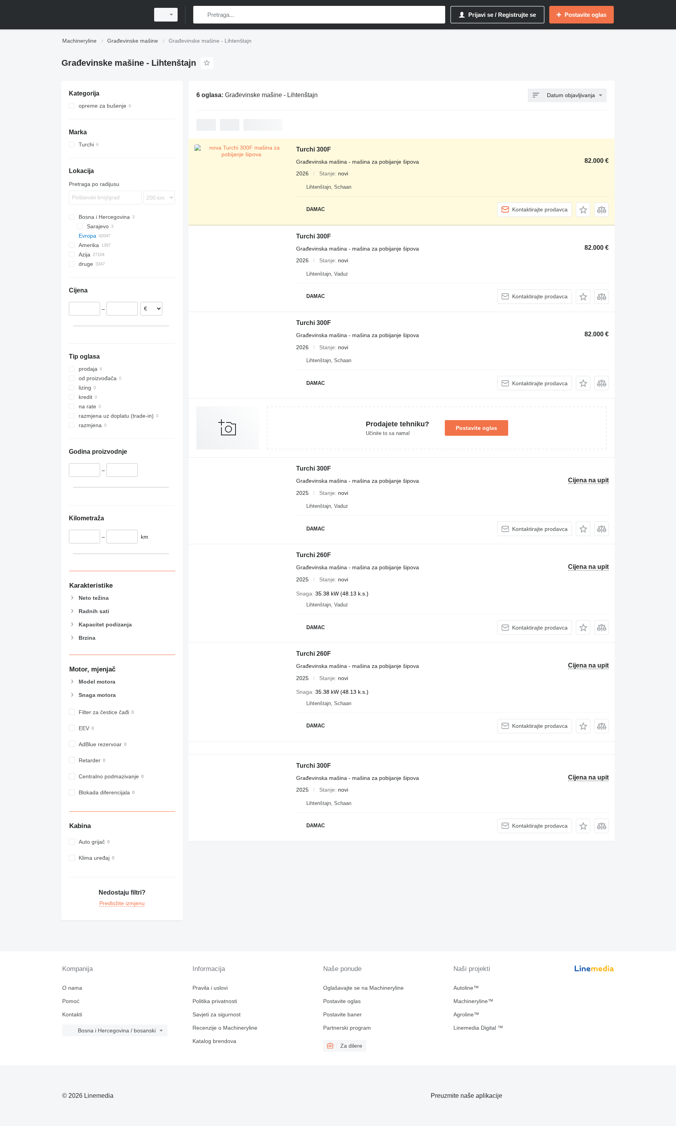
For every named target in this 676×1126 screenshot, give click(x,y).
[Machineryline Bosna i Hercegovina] (103, 14)
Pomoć (70, 1001)
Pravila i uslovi (210, 988)
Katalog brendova (214, 1041)
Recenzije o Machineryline (224, 1028)
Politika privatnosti (214, 1001)
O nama (72, 988)
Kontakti (72, 1014)
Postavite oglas (476, 428)
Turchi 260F (313, 555)
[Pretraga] (201, 15)
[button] (583, 209)
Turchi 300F (313, 149)
